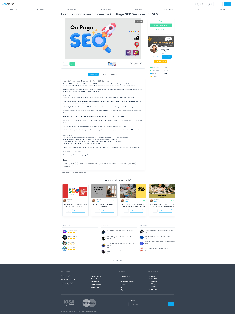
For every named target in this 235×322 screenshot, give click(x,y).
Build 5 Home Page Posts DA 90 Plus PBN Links (159, 230)
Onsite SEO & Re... (106, 9)
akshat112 (71, 242)
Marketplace (66, 172)
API (121, 287)
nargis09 (165, 49)
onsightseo (81, 163)
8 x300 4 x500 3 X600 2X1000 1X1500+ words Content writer (162, 205)
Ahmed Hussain (72, 236)
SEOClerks (154, 278)
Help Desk (69, 276)
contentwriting (104, 163)
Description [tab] (93, 74)
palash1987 (71, 247)
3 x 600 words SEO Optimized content (104, 205)
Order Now (79, 211)
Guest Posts (221, 9)
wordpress (132, 163)
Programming (138, 9)
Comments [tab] (113, 74)
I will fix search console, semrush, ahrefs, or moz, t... (75, 205)
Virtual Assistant (169, 9)
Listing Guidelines (96, 284)
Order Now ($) (161, 25)
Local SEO (197, 9)
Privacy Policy (95, 279)
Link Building (13, 9)
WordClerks (154, 289)
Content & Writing (71, 9)
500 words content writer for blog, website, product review (133, 205)
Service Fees (95, 287)
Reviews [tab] (103, 74)
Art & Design (40, 9)
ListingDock (154, 284)
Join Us (132, 300)
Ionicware (152, 276)
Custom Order (161, 61)
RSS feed (123, 284)
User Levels (123, 279)
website (114, 163)
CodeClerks (154, 281)
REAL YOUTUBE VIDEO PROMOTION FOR (157, 248)
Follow (156, 56)
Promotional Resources (127, 281)
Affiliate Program (125, 276)
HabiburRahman (72, 230)
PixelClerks (154, 286)
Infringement (95, 281)
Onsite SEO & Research (79, 172)
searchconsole (68, 166)
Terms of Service (96, 276)
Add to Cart (161, 29)
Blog (121, 290)
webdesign (123, 163)
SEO (65, 163)
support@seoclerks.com (68, 279)
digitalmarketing (92, 163)
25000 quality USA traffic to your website (157, 236)
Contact (167, 57)
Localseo (72, 163)
